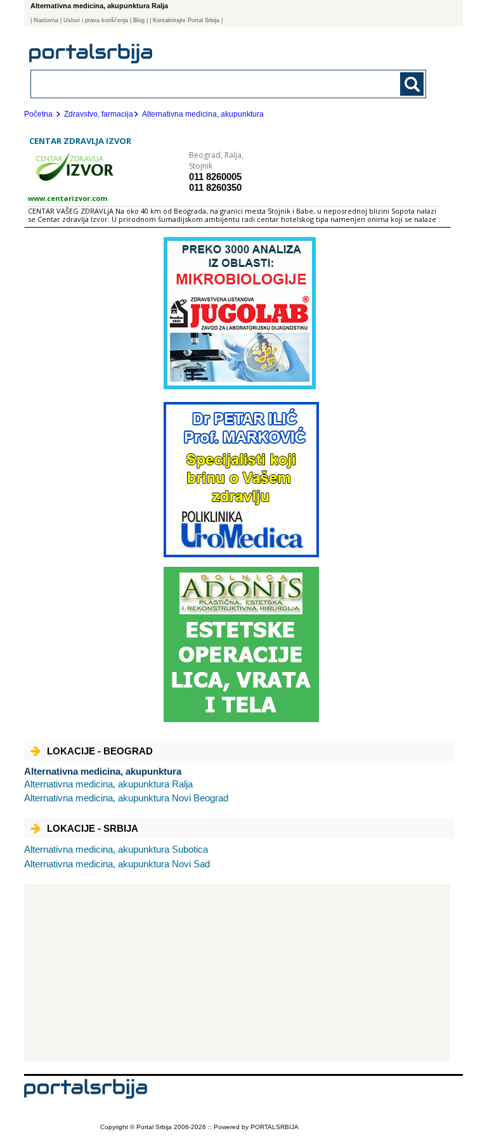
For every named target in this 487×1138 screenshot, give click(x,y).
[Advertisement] (237, 972)
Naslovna (46, 20)
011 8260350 (215, 187)
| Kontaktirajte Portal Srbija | (186, 20)
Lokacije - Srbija (92, 828)
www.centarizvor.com (67, 198)
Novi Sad (117, 863)
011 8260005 (215, 176)
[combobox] (190, 83)
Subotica (116, 849)
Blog (139, 20)
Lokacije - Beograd (100, 751)
